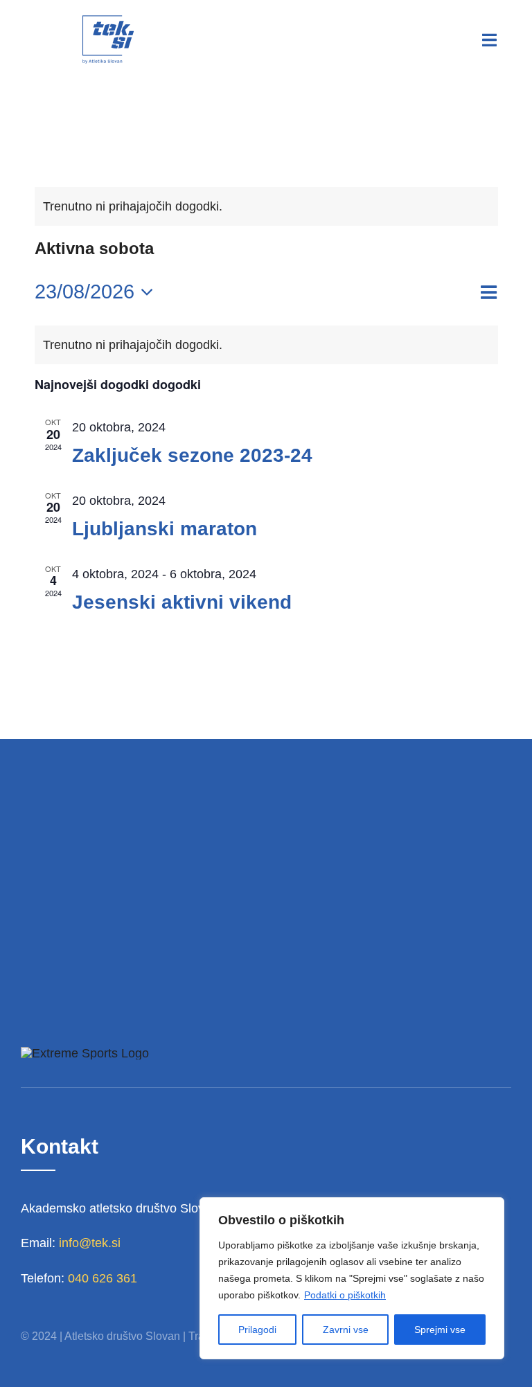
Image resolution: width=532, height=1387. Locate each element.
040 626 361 (102, 1278)
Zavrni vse (346, 1329)
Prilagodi (257, 1329)
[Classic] (108, 20)
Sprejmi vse (440, 1329)
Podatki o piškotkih (345, 1294)
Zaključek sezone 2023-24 (192, 455)
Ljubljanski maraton (164, 528)
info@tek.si (90, 1243)
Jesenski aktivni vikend (182, 602)
